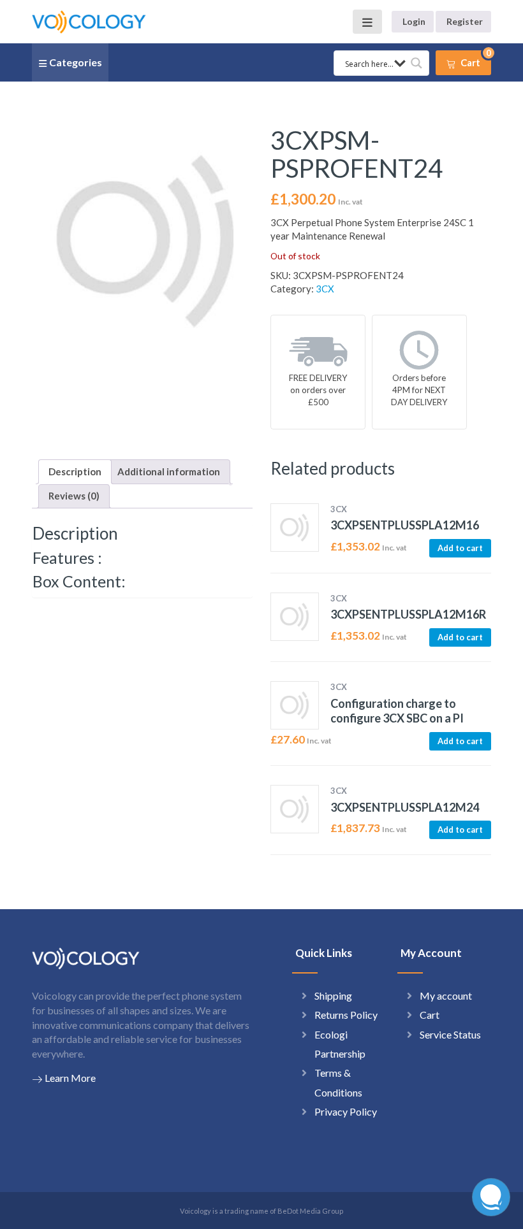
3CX (325, 288)
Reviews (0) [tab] (73, 495)
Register (464, 21)
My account (446, 995)
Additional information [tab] (168, 471)
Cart (429, 1015)
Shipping (333, 995)
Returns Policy (346, 1015)
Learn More (70, 1078)
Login (413, 21)
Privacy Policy (345, 1111)
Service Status (450, 1034)
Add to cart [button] (460, 548)
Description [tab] (74, 471)
